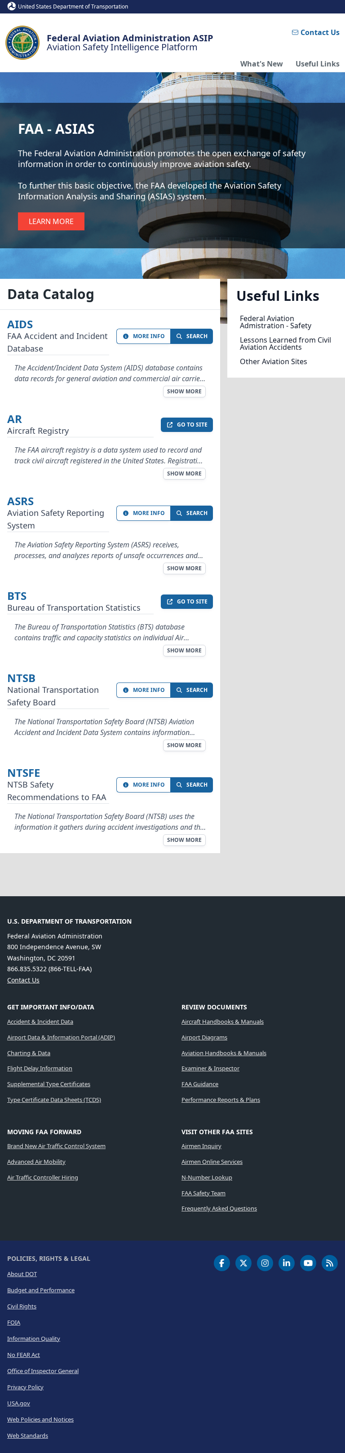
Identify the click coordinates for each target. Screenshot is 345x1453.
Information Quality (33, 1338)
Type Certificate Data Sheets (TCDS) (54, 1100)
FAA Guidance (199, 1084)
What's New (261, 64)
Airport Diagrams (204, 1037)
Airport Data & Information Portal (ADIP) (61, 1037)
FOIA (13, 1322)
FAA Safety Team (203, 1193)
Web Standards (27, 1435)
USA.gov (18, 1403)
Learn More (51, 221)
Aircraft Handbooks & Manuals (222, 1021)
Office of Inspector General (43, 1371)
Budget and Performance (41, 1290)
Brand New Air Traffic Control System (56, 1146)
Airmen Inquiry (201, 1146)
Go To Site (192, 424)
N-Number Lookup (206, 1177)
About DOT (22, 1274)
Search (197, 336)
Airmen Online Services (212, 1162)
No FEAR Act (23, 1355)
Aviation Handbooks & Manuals (223, 1053)
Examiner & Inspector (210, 1068)
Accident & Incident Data (40, 1021)
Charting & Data (28, 1053)
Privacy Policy (25, 1387)
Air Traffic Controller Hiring (42, 1177)
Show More (184, 391)
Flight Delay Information (39, 1068)
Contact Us (320, 32)
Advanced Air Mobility (36, 1162)
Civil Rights (21, 1306)
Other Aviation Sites (273, 361)
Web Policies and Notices (40, 1419)
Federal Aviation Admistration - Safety (275, 321)
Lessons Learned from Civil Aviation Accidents (285, 343)
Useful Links (318, 64)
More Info (149, 336)
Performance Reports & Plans (220, 1100)
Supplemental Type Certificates (48, 1084)
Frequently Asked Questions (219, 1208)
